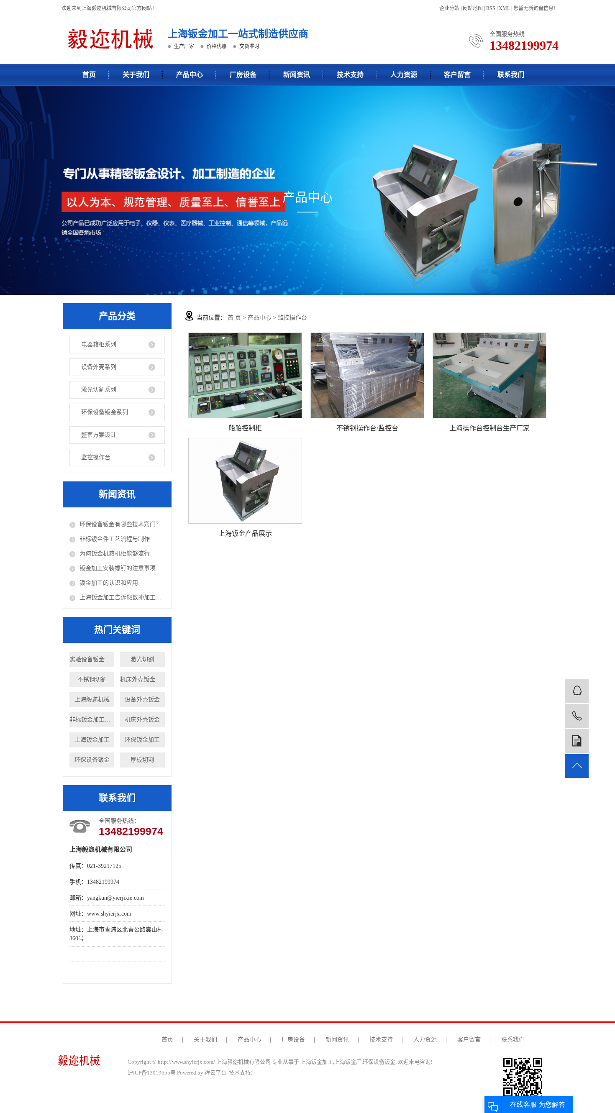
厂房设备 (243, 74)
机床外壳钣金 (142, 719)
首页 (89, 74)
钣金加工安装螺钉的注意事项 (117, 568)
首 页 (234, 318)
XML (504, 8)
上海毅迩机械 (92, 699)
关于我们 (136, 74)
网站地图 (473, 8)
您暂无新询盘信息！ (536, 8)
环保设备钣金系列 (104, 412)
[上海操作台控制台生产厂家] (489, 375)
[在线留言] (577, 741)
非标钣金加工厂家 (91, 719)
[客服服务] (577, 691)
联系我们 (510, 74)
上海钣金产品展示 (245, 533)
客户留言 (457, 74)
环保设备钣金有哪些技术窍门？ (120, 524)
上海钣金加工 (92, 740)
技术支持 (350, 74)
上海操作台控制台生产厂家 (489, 428)
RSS (490, 8)
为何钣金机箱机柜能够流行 (114, 553)
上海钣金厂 (347, 1062)
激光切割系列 (98, 389)
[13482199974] (577, 716)
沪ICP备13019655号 (152, 1073)
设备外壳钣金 (142, 699)
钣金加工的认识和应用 (108, 583)
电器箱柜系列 (98, 344)
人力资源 (403, 74)
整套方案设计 (98, 435)
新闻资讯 (296, 74)
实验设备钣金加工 (91, 659)
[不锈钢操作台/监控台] (367, 375)
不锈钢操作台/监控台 (367, 428)
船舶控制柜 (245, 428)
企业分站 (449, 8)
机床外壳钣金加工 (142, 679)
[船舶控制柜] (245, 375)
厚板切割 (142, 760)
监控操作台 (95, 457)
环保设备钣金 (92, 760)
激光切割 (142, 659)
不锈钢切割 (92, 679)
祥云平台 (215, 1073)
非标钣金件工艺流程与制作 (114, 539)
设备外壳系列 (98, 367)
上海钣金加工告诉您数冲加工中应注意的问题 (122, 597)
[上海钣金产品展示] (245, 481)
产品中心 (189, 74)
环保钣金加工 (142, 740)
